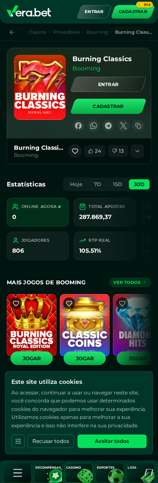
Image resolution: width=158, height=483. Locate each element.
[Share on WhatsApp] (93, 126)
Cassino (37, 32)
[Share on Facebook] (78, 126)
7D (97, 184)
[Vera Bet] (29, 12)
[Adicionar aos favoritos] (75, 151)
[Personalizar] (18, 441)
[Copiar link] (138, 126)
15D (117, 184)
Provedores (67, 32)
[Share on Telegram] (108, 126)
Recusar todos (50, 441)
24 (98, 151)
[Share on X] (123, 126)
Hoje (76, 184)
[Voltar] (12, 32)
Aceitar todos (112, 441)
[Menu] (17, 473)
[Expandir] (137, 151)
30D (139, 184)
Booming (97, 32)
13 (121, 151)
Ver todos (126, 282)
